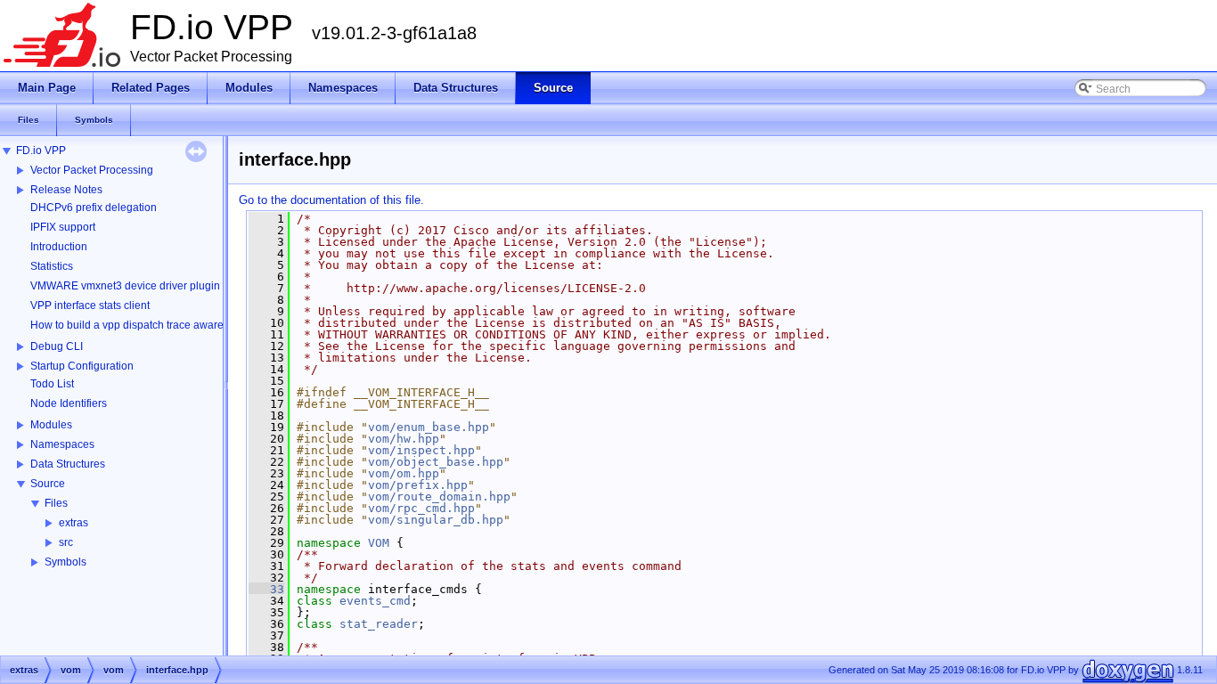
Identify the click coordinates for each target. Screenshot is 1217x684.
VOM (378, 543)
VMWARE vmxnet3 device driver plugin (125, 286)
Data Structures (67, 464)
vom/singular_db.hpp (435, 519)
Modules (51, 425)
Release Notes (66, 189)
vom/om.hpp (403, 473)
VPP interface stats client (90, 305)
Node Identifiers (68, 403)
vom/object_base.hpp (435, 461)
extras (73, 523)
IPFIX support (62, 227)
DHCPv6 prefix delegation (93, 207)
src (66, 542)
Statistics (51, 266)
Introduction (58, 246)
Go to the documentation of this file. (331, 200)
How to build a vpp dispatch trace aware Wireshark (152, 325)
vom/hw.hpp (403, 438)
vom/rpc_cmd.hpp (421, 508)
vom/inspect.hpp (421, 450)
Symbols (65, 562)
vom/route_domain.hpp (439, 496)
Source (47, 483)
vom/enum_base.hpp (428, 427)
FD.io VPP (41, 150)
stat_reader (378, 624)
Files (56, 503)
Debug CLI (56, 346)
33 (266, 589)
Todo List (52, 384)
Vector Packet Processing (91, 170)
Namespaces (62, 444)
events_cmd (375, 600)
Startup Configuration (82, 366)
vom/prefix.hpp (418, 485)
